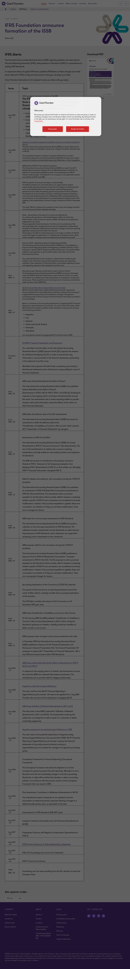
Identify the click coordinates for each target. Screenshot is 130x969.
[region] (65, 116)
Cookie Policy (38, 121)
